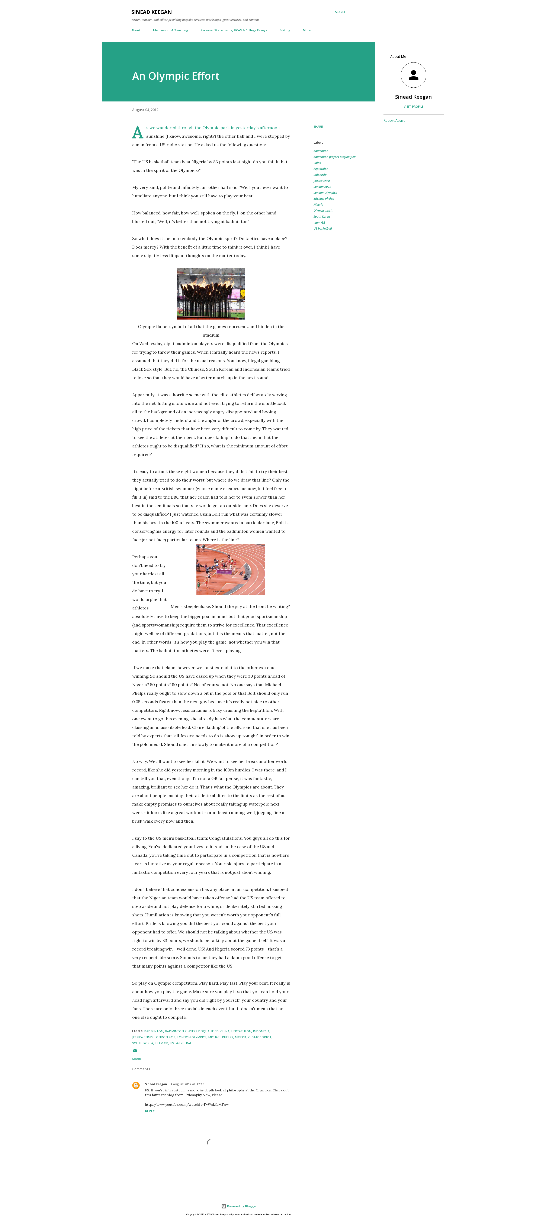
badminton (321, 151)
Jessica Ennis (322, 181)
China (317, 163)
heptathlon (321, 169)
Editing (285, 30)
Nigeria (318, 205)
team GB (319, 222)
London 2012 (322, 187)
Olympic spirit (323, 210)
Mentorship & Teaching (170, 30)
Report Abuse (394, 120)
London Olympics (325, 193)
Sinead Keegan (151, 11)
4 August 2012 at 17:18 (187, 1084)
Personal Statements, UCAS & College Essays (234, 30)
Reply (150, 1111)
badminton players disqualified (335, 157)
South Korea (322, 216)
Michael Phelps (324, 199)
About (136, 30)
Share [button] (318, 126)
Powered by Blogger (241, 1206)
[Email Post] (134, 1052)
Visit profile (414, 106)
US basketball (323, 228)
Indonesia (320, 175)
